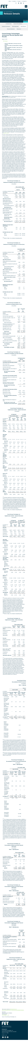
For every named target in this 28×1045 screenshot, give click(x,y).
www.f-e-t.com (6, 133)
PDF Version (5, 41)
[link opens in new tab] (3, 1037)
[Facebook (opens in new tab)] (19, 3)
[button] (26, 6)
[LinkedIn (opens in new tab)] (23, 3)
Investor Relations (9, 11)
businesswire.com (13, 1009)
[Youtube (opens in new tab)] (21, 3)
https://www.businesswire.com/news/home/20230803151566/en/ (13, 1010)
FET (4, 11)
